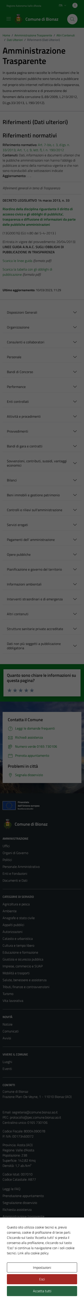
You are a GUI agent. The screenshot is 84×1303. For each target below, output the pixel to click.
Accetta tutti (42, 1291)
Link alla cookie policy (33, 1253)
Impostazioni (42, 1267)
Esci (42, 1279)
